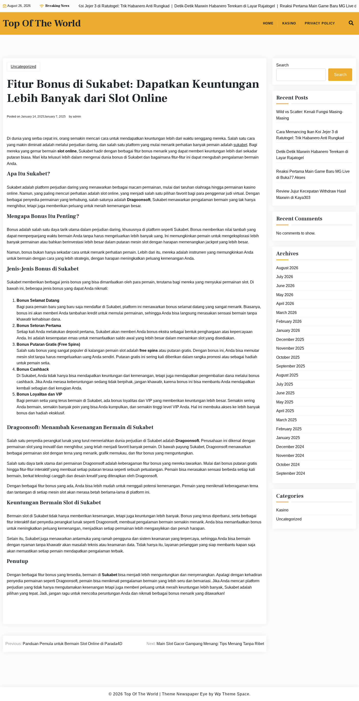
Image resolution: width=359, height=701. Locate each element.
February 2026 (289, 321)
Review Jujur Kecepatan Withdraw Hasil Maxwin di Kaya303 (311, 194)
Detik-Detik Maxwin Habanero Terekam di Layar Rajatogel (312, 155)
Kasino (289, 23)
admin (77, 116)
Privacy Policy (320, 23)
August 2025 (287, 375)
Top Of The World (42, 23)
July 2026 (284, 277)
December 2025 (290, 339)
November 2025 (290, 348)
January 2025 (288, 438)
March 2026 (286, 313)
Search (282, 65)
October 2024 (288, 465)
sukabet (240, 145)
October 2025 (288, 357)
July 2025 (284, 384)
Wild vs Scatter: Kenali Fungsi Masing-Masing (309, 115)
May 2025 (284, 402)
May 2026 (284, 295)
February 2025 (289, 429)
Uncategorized (23, 67)
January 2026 (288, 330)
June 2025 (285, 393)
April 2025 (285, 411)
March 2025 (286, 420)
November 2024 (290, 455)
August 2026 (287, 268)
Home (268, 23)
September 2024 (290, 473)
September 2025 (290, 366)
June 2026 (285, 286)
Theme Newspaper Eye (185, 694)
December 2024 (290, 447)
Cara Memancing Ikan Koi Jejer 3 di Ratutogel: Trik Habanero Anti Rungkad (310, 135)
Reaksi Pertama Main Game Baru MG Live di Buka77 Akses (313, 174)
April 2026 (285, 304)
